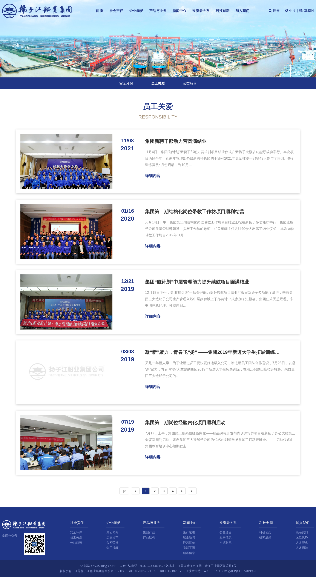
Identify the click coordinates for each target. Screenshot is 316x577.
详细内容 (153, 176)
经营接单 (189, 542)
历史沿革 (112, 537)
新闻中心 (179, 10)
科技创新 (223, 10)
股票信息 (225, 537)
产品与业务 (157, 10)
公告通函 (225, 532)
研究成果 (265, 537)
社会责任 (116, 10)
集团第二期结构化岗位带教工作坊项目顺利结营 (194, 211)
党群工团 (189, 547)
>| (192, 491)
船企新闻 (189, 537)
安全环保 (126, 83)
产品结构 (149, 537)
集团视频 (112, 547)
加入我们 (242, 10)
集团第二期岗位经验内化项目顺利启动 (185, 422)
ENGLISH (306, 10)
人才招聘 (302, 547)
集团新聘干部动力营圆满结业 (176, 141)
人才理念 (302, 542)
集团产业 (149, 532)
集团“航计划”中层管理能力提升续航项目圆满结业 (197, 282)
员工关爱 (158, 83)
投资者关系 (201, 10)
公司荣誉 (112, 542)
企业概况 (136, 10)
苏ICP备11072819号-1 (242, 571)
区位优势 (302, 537)
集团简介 (112, 532)
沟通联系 (225, 542)
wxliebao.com (215, 571)
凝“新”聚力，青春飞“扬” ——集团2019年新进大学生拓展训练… (212, 352)
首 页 (99, 10)
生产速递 (189, 532)
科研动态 (265, 532)
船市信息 (189, 553)
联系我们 (302, 532)
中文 (292, 10)
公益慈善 (190, 83)
